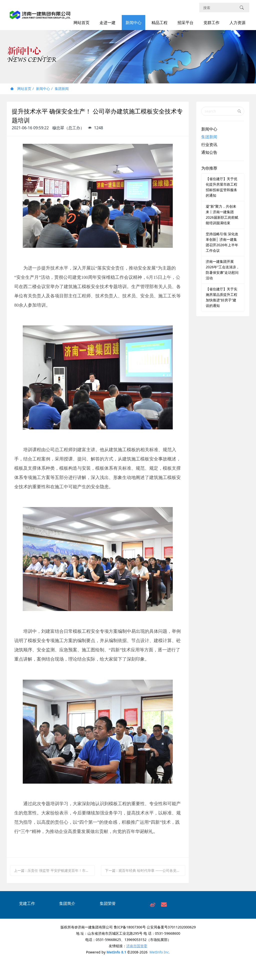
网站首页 (82, 22)
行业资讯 (209, 144)
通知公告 (209, 152)
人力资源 (238, 22)
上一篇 (54, 870)
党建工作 (27, 903)
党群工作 (212, 22)
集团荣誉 (108, 903)
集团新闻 (62, 88)
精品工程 (160, 22)
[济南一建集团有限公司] (40, 17)
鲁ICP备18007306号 (130, 927)
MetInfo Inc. (160, 952)
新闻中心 (134, 22)
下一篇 (145, 870)
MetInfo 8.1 (116, 952)
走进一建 (108, 22)
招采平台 (186, 22)
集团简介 (67, 903)
